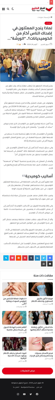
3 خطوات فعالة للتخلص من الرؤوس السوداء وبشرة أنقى (14, 301)
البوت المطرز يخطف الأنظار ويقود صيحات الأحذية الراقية (14, 355)
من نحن (39, 387)
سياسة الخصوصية (28, 387)
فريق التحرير (45, 44)
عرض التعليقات (27, 371)
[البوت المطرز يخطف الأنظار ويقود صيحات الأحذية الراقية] (14, 344)
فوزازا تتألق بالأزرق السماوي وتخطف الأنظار (42, 300)
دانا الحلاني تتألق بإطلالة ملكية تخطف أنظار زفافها (41, 328)
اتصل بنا (16, 387)
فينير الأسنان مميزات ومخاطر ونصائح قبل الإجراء (41, 354)
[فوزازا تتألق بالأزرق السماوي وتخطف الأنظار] (41, 289)
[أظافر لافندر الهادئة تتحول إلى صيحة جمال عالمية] (14, 318)
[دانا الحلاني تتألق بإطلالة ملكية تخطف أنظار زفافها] (41, 318)
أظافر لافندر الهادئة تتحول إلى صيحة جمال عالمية (15, 328)
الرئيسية (47, 18)
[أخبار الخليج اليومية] (42, 9)
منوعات (40, 18)
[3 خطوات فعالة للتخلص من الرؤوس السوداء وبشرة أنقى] (14, 289)
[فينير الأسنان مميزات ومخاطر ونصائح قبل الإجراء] (41, 344)
